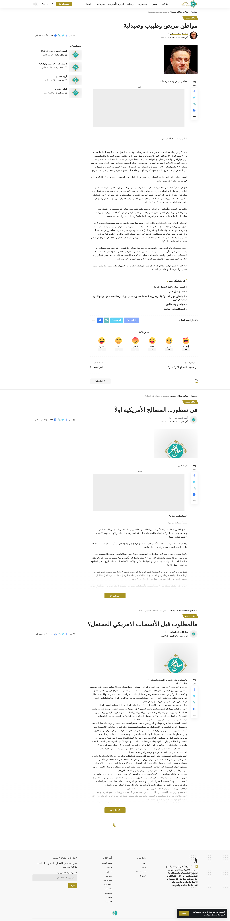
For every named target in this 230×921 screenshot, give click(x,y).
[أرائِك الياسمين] (75, 80)
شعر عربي (61, 80)
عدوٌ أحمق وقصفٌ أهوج (175, 304)
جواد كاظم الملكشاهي (179, 632)
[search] (48, 4)
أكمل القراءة (115, 596)
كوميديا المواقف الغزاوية (174, 309)
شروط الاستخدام (210, 915)
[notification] (52, 4)
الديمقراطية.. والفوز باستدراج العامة (169, 286)
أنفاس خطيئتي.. (61, 89)
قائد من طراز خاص (177, 291)
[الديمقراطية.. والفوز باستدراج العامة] (75, 67)
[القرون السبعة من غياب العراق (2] (75, 55)
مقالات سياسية (190, 18)
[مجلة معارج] (189, 4)
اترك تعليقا (98, 381)
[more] (83, 4)
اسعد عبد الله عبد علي (179, 33)
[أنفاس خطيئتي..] (75, 93)
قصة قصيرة (60, 93)
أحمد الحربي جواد (181, 417)
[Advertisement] (138, 108)
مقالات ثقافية (60, 55)
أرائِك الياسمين (61, 76)
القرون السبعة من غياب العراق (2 (54, 51)
